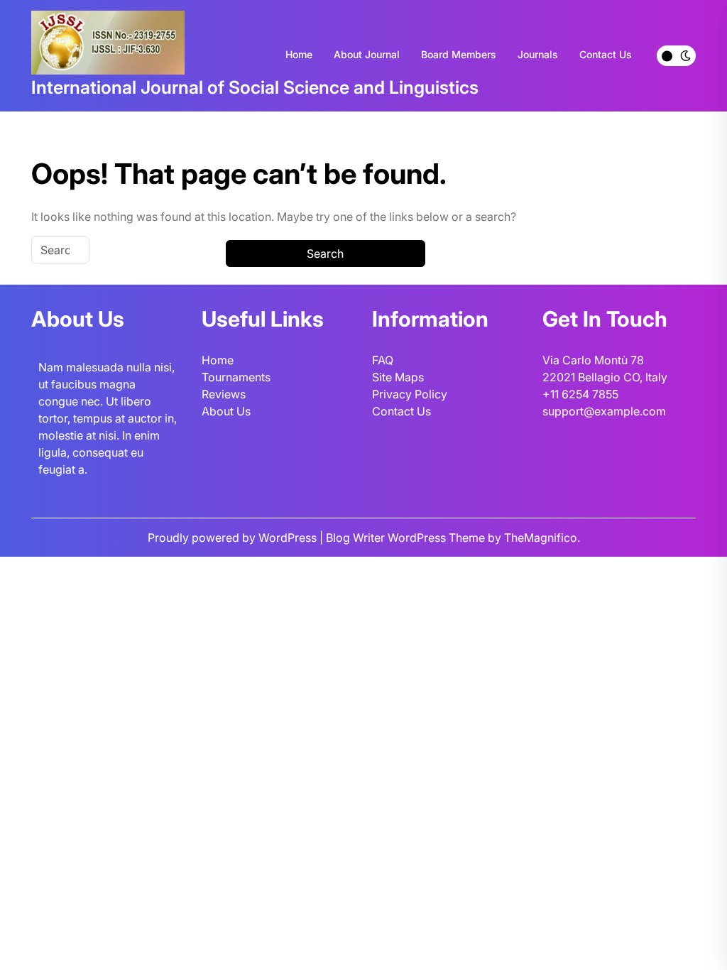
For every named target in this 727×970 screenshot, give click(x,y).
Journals (538, 54)
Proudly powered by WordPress (233, 537)
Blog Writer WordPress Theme (407, 537)
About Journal (367, 54)
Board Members (458, 54)
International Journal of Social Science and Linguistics (255, 87)
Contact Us (605, 54)
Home (298, 54)
